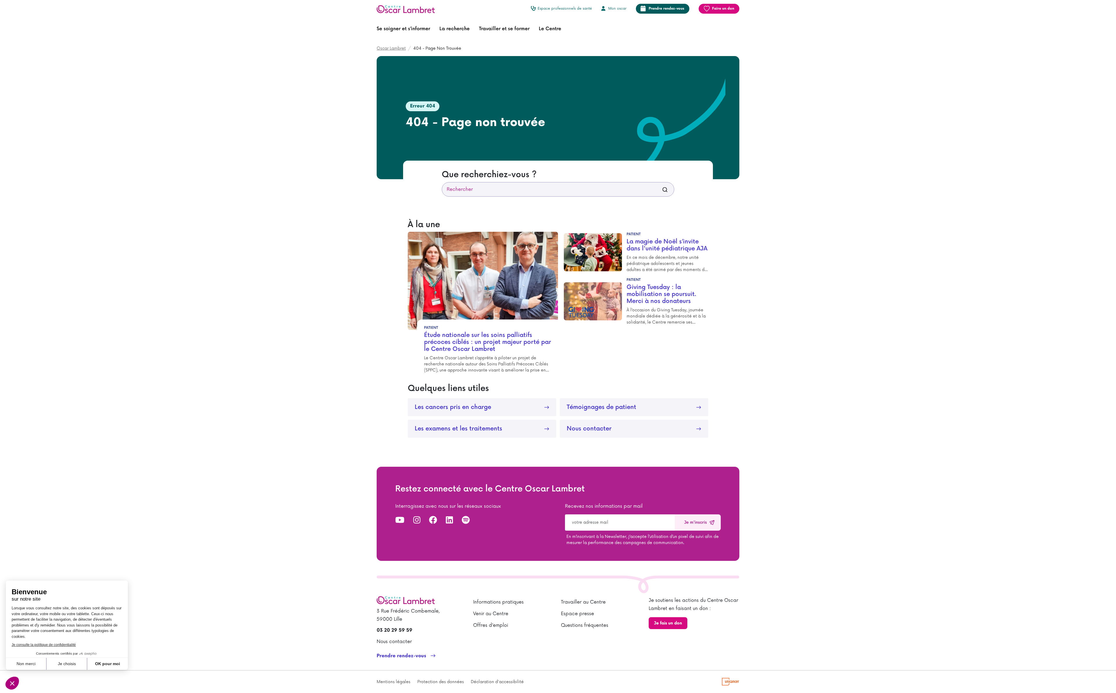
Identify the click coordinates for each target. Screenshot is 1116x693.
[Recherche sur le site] (665, 189)
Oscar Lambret (391, 48)
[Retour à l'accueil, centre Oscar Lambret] (408, 8)
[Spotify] (466, 520)
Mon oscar (617, 8)
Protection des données (440, 681)
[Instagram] (417, 520)
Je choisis (67, 663)
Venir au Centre (490, 614)
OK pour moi (107, 663)
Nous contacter (589, 428)
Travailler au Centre (583, 602)
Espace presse (577, 614)
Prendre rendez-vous (666, 8)
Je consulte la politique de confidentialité (44, 645)
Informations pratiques (498, 602)
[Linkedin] (449, 520)
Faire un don (723, 8)
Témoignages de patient (601, 407)
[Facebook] (433, 520)
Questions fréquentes (584, 625)
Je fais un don (668, 623)
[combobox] (558, 189)
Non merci (26, 663)
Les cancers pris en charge (453, 407)
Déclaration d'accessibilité (497, 681)
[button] (403, 29)
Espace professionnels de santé (565, 8)
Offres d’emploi (490, 625)
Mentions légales (393, 681)
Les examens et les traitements (458, 428)
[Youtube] (400, 520)
